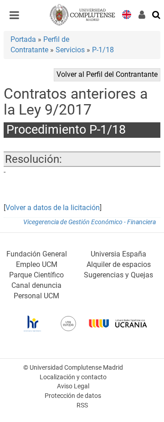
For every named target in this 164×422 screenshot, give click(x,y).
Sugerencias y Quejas (118, 275)
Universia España (118, 254)
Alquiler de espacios (119, 264)
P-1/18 (103, 49)
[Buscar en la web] (156, 14)
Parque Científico (36, 275)
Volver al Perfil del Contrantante (107, 74)
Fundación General (36, 254)
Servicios (70, 49)
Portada (23, 39)
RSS (82, 405)
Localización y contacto (73, 377)
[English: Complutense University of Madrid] (126, 14)
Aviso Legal (73, 386)
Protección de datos (73, 396)
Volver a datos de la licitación (52, 207)
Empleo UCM (36, 264)
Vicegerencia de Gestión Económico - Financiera (89, 222)
